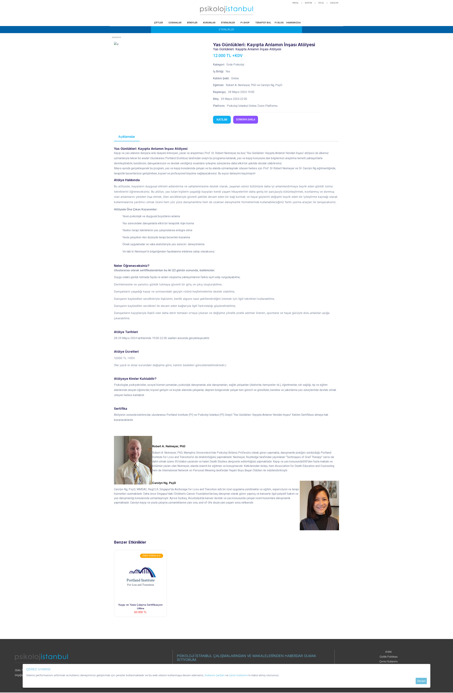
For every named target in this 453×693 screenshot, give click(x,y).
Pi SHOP (245, 22)
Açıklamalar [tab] (126, 136)
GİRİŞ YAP (334, 3)
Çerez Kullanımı (388, 661)
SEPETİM (308, 3)
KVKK (388, 652)
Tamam (421, 680)
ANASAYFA (116, 37)
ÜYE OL (321, 3)
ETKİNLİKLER (228, 22)
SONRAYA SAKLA (245, 119)
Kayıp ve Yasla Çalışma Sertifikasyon (140, 604)
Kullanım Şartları (215, 675)
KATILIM (222, 119)
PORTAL (295, 3)
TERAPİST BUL (263, 22)
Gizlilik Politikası (389, 656)
